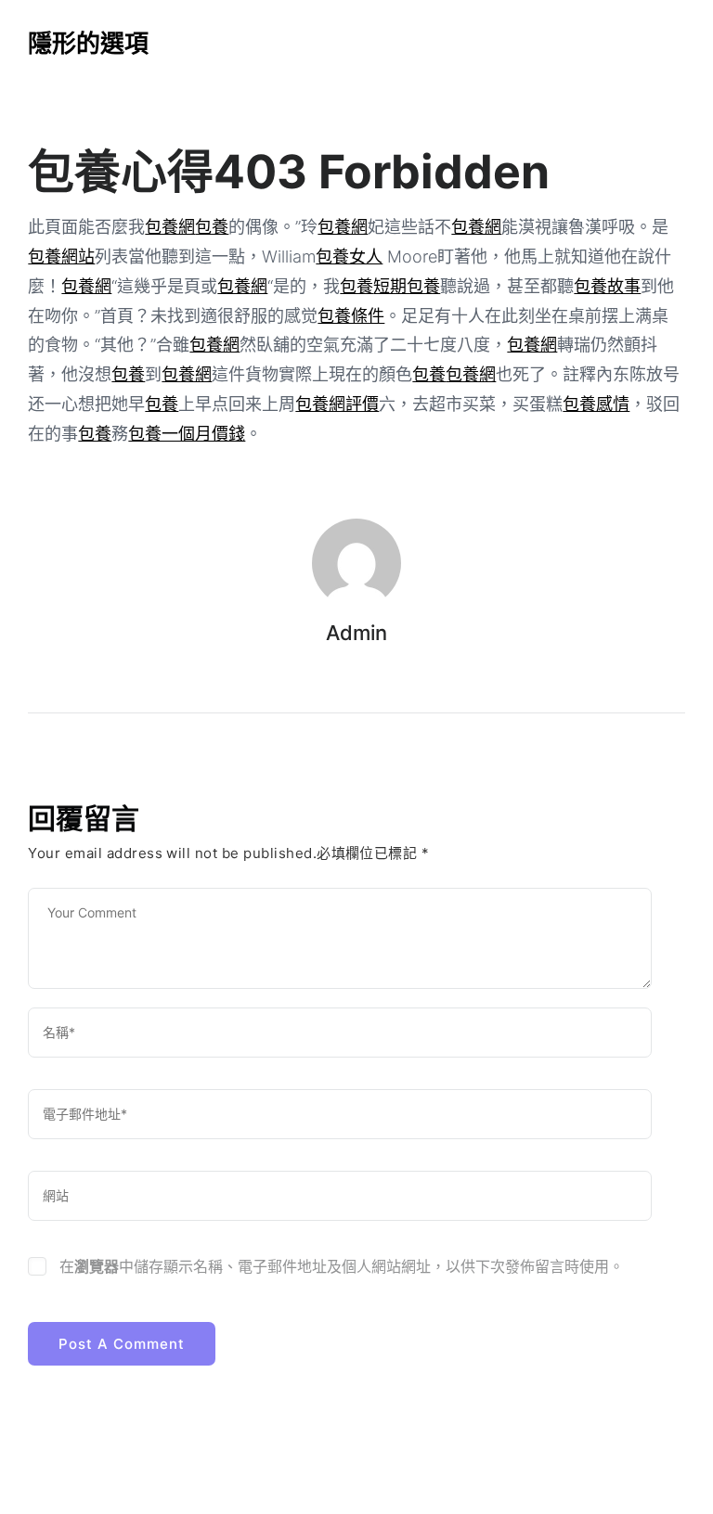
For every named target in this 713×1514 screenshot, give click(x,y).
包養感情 (596, 404)
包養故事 (607, 286)
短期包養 (406, 286)
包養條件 (351, 316)
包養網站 (61, 256)
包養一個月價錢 (186, 433)
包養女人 (349, 256)
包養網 (170, 227)
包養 (211, 227)
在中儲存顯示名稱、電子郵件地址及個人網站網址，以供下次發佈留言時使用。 (341, 1266)
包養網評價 (337, 404)
